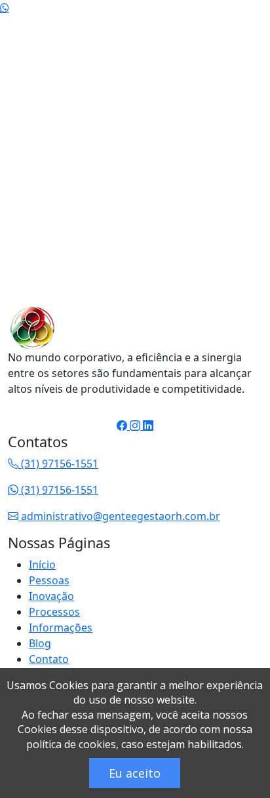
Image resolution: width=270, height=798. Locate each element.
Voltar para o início (90, 289)
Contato (49, 659)
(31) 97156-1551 (58, 463)
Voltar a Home (55, 111)
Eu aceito (135, 773)
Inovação (51, 596)
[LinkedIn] (148, 34)
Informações (60, 627)
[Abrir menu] (243, 73)
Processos (54, 612)
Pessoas (49, 580)
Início (42, 564)
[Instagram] (136, 34)
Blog (40, 643)
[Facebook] (123, 34)
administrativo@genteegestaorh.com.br (119, 516)
